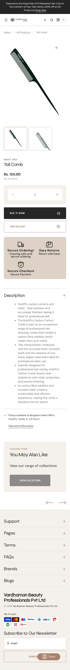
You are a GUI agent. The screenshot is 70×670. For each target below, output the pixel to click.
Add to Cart (17, 226)
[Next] (62, 502)
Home (7, 32)
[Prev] (49, 502)
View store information (20, 426)
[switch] (43, 20)
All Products (23, 32)
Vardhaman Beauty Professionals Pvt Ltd (35, 606)
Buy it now (17, 213)
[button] (6, 20)
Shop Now (40, 10)
